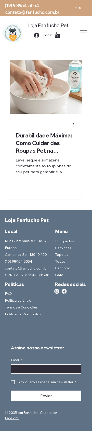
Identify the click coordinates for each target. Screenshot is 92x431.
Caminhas (63, 248)
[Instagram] (76, 8)
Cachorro (62, 268)
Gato (59, 275)
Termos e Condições (21, 307)
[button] (57, 35)
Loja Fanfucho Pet (47, 25)
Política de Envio (18, 300)
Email (16, 360)
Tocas (60, 261)
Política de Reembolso (23, 314)
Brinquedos (64, 241)
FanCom (12, 418)
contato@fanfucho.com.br (32, 12)
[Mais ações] (76, 125)
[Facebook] (80, 8)
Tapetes (61, 254)
